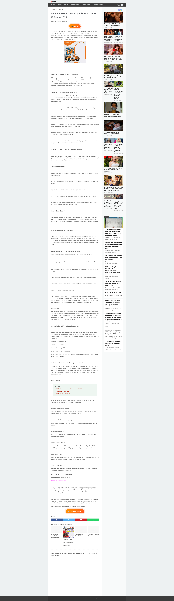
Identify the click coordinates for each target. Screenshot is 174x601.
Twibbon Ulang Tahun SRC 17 (93, 535)
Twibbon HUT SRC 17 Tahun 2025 (80, 535)
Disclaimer (85, 598)
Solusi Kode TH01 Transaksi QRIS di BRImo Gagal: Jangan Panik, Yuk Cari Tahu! (113, 332)
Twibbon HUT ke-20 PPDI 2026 (63, 394)
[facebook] (57, 520)
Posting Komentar (62, 21)
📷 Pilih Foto (74, 26)
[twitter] (69, 520)
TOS (91, 598)
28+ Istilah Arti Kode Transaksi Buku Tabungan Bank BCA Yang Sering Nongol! (113, 257)
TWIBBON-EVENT (75, 5)
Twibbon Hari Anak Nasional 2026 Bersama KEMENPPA (69, 389)
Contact (75, 598)
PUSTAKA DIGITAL (86, 5)
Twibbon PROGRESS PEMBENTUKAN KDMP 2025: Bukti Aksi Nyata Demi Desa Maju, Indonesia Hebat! (68, 542)
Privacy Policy (97, 598)
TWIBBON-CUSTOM (98, 5)
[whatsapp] (93, 520)
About (80, 598)
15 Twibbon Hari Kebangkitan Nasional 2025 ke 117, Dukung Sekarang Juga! (55, 536)
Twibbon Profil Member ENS (113, 293)
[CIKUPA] (55, 1)
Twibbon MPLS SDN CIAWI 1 (63, 391)
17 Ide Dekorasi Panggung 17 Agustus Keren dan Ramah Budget (113, 343)
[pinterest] (81, 520)
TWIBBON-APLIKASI (63, 5)
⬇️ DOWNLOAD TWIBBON (75, 511)
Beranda (53, 5)
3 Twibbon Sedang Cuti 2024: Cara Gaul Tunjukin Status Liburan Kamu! (113, 283)
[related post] (56, 529)
